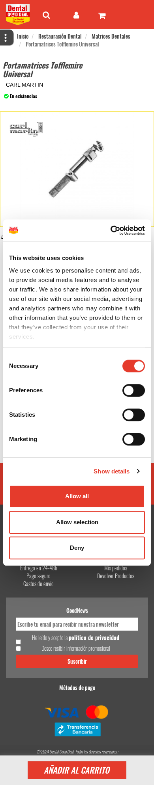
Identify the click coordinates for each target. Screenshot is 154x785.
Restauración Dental (60, 36)
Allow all (77, 496)
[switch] (133, 390)
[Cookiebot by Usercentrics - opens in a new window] (111, 230)
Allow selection (77, 522)
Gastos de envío (38, 583)
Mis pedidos (115, 568)
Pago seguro (38, 576)
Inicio (22, 36)
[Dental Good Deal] (18, 14)
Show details (112, 471)
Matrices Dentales (111, 36)
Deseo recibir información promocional (75, 648)
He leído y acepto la (75, 638)
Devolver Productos (115, 576)
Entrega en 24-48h (38, 568)
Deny (77, 547)
